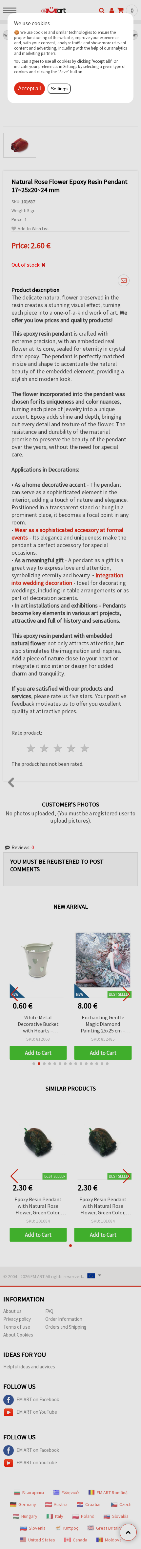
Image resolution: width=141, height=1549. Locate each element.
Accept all (29, 88)
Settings (59, 88)
